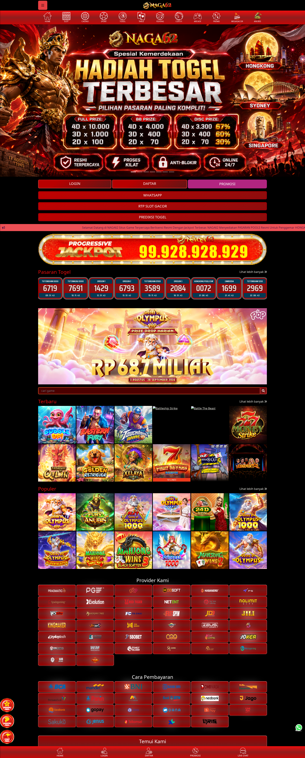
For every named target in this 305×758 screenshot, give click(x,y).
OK (153, 408)
